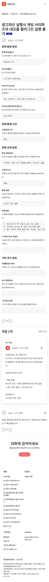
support (15, 348)
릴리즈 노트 (7, 526)
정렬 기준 (42, 331)
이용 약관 (19, 559)
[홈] (4, 4)
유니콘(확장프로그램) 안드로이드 (13, 500)
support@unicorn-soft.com (31, 538)
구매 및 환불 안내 (9, 545)
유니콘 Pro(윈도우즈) (10, 484)
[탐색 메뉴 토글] (45, 4)
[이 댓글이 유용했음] (3, 429)
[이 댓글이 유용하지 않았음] (10, 429)
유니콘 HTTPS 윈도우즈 (11, 522)
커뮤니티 (14, 14)
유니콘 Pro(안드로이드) (11, 480)
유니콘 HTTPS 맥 (9, 518)
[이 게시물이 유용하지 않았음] (10, 321)
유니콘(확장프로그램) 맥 (11, 506)
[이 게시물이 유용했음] (3, 321)
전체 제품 (6, 476)
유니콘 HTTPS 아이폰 (11, 510)
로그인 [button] (24, 454)
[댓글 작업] (42, 348)
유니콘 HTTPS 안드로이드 (12, 514)
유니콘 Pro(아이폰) (10, 489)
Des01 (10, 40)
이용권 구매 (28, 476)
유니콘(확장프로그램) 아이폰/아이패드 (13, 494)
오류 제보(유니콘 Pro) (28, 14)
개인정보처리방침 (8, 559)
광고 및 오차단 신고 (10, 549)
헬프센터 (5, 14)
